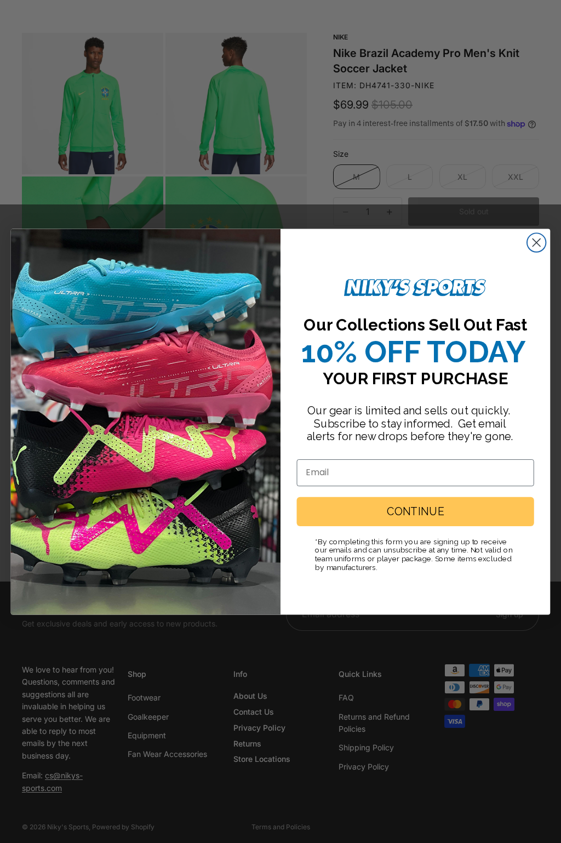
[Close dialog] (536, 242)
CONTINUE (415, 511)
